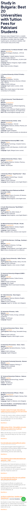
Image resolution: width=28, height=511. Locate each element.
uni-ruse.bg (9, 175)
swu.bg (8, 210)
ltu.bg (7, 313)
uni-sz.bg (8, 296)
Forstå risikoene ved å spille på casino (13, 443)
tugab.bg (8, 378)
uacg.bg (8, 243)
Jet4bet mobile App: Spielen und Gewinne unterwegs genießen (11, 497)
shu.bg (7, 363)
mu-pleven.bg (9, 394)
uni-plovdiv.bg (9, 102)
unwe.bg (8, 193)
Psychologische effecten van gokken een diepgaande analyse (13, 478)
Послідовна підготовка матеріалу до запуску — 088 (13, 459)
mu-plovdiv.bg (9, 225)
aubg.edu (8, 276)
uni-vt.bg (8, 260)
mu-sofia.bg (9, 122)
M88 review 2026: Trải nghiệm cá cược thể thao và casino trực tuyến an (13, 428)
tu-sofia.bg (9, 77)
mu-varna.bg (9, 160)
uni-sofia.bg (9, 51)
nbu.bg (8, 142)
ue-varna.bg (9, 346)
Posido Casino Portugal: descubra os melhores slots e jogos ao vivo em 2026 (14, 410)
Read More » (4, 422)
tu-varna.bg (9, 329)
